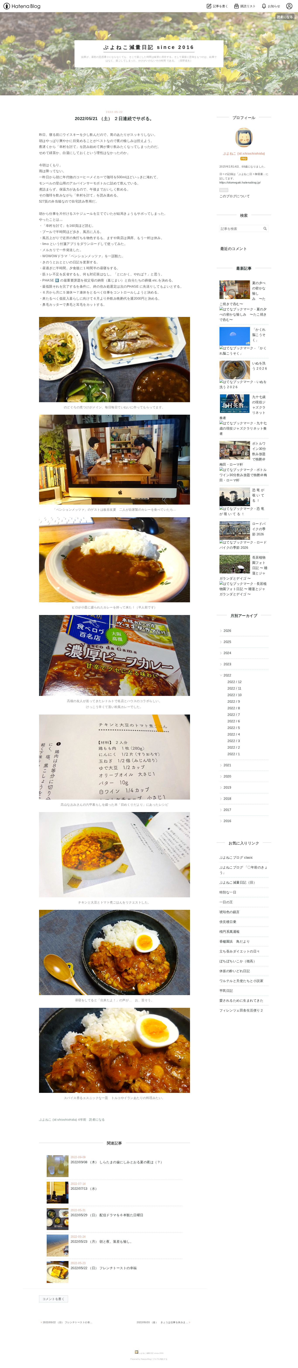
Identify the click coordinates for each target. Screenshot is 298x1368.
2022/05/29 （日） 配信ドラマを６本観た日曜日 (107, 1215)
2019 (227, 787)
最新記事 (244, 268)
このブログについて (234, 196)
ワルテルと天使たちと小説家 (241, 981)
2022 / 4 (234, 734)
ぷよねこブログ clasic (236, 857)
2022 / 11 (234, 688)
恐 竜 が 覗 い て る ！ (258, 495)
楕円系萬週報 (229, 931)
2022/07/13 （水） (85, 1188)
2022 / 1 (234, 754)
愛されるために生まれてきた (241, 1000)
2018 (227, 798)
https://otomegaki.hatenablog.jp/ (240, 182)
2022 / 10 (235, 695)
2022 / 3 (234, 741)
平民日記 (226, 990)
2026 (227, 630)
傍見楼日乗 (227, 922)
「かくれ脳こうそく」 (259, 335)
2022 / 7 (234, 714)
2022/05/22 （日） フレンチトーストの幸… (66, 1322)
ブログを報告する (160, 1359)
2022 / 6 (234, 721)
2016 (227, 821)
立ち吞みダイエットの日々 (239, 951)
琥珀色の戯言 (229, 912)
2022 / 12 (235, 682)
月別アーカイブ (244, 616)
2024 (227, 653)
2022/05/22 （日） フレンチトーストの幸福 (104, 1268)
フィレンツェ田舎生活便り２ (241, 1010)
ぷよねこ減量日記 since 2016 (149, 47)
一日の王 (226, 902)
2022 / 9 (234, 701)
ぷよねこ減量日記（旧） (238, 882)
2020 (227, 776)
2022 (227, 675)
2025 (227, 642)
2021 (227, 765)
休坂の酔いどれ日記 (234, 971)
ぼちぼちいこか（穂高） (238, 961)
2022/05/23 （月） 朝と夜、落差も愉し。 (102, 1241)
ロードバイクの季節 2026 (259, 529)
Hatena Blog (146, 1359)
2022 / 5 (234, 728)
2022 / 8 (234, 708)
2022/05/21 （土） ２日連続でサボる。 (114, 118)
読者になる (285, 17)
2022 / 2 (234, 747)
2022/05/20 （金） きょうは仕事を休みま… (163, 1322)
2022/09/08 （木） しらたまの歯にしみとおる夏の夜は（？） (117, 1162)
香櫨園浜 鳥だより (234, 941)
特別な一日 (227, 892)
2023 (227, 664)
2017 (227, 810)
